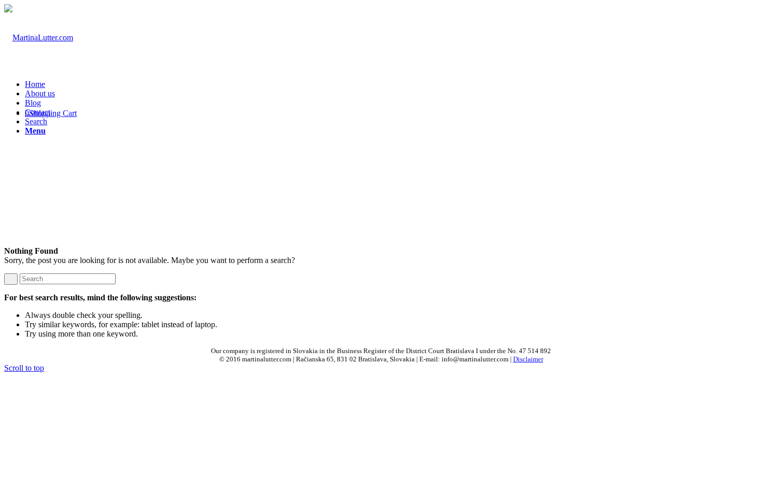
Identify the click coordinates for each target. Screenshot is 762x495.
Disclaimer (528, 359)
